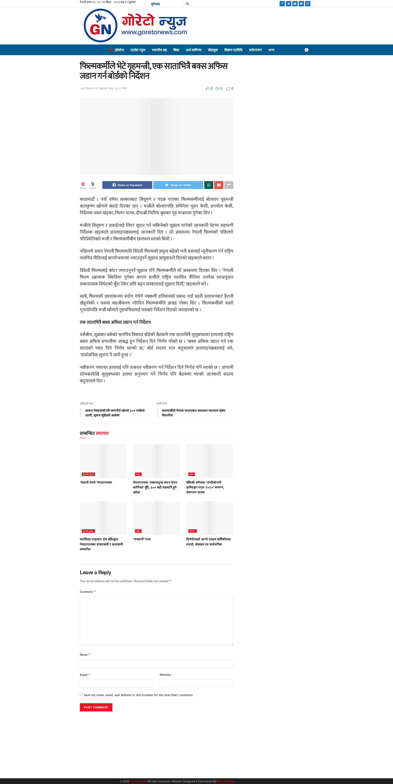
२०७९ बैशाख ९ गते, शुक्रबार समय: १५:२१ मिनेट (103, 88)
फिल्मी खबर (88, 474)
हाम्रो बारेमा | (245, 770)
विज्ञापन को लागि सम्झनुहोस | (280, 770)
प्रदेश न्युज (138, 49)
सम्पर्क (259, 770)
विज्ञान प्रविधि (233, 49)
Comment (88, 592)
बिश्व (176, 49)
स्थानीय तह (159, 49)
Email (85, 675)
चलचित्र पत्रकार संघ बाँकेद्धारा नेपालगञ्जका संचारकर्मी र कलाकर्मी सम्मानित (101, 544)
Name (85, 654)
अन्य (271, 49)
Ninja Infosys (225, 781)
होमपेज (119, 49)
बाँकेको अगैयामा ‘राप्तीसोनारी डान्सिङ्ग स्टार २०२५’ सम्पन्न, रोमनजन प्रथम (205, 487)
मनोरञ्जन (255, 49)
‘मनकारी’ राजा (142, 539)
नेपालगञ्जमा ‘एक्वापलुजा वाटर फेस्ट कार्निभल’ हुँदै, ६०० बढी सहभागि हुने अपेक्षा (155, 487)
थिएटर (192, 531)
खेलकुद (213, 49)
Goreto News (139, 781)
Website (165, 675)
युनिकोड (155, 4)
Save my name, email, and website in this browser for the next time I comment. (138, 695)
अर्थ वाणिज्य (193, 49)
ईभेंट (138, 474)
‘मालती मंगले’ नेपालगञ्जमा (96, 482)
